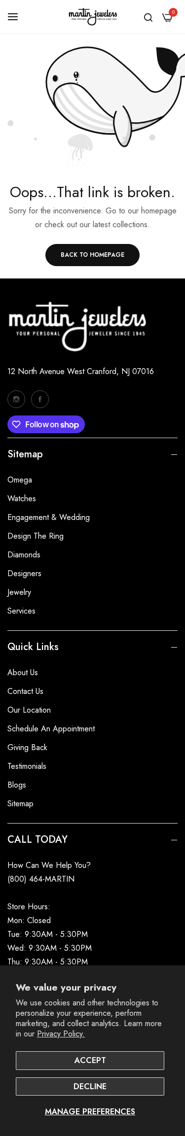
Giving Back (27, 747)
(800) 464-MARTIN (40, 879)
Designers (24, 573)
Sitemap (20, 803)
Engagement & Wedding (48, 517)
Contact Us (25, 691)
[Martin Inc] (92, 16)
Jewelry (19, 592)
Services (21, 611)
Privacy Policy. (61, 1033)
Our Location (29, 710)
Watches (21, 498)
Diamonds (23, 554)
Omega (19, 479)
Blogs (16, 785)
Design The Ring (35, 536)
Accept (90, 1060)
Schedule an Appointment (51, 728)
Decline (90, 1086)
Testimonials (26, 766)
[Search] (148, 17)
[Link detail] (16, 399)
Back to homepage (92, 254)
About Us (22, 672)
